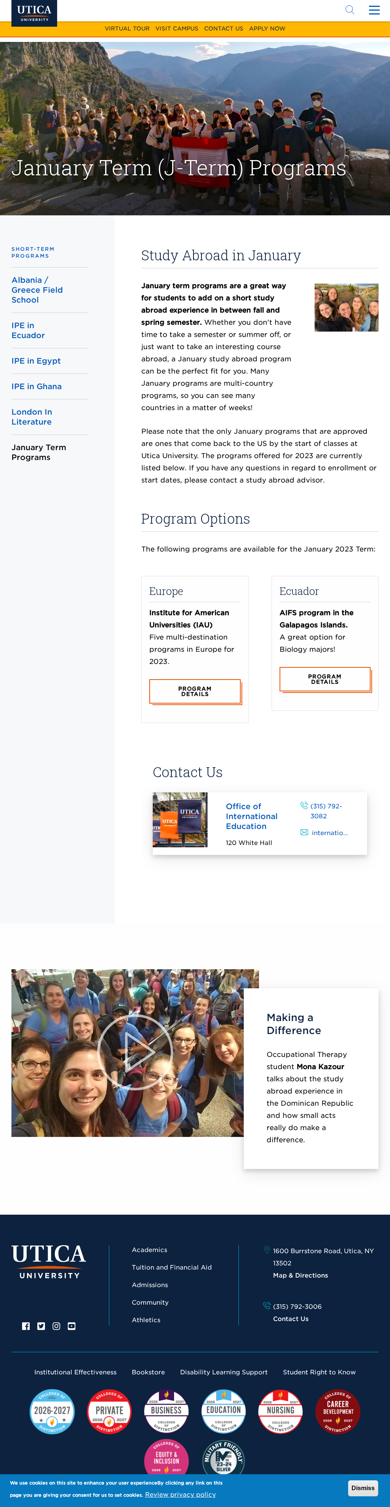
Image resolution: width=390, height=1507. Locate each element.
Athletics (146, 1320)
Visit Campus (176, 28)
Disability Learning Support (224, 1372)
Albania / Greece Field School (37, 290)
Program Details (195, 691)
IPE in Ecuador (28, 330)
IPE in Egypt (36, 361)
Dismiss (363, 1488)
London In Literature (31, 416)
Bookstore (148, 1372)
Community (150, 1302)
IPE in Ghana (36, 386)
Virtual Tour (127, 28)
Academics (149, 1250)
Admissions (150, 1285)
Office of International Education (252, 816)
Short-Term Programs (33, 252)
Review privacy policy (180, 1494)
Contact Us (223, 28)
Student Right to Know (319, 1372)
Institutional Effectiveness (75, 1372)
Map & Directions (300, 1275)
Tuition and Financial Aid (172, 1267)
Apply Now (267, 28)
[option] (26, 1325)
